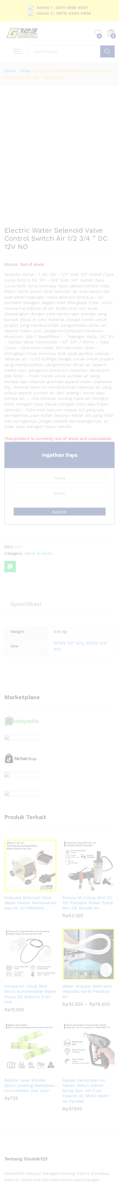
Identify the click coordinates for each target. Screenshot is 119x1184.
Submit (59, 512)
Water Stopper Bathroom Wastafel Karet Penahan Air (87, 991)
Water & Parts (38, 553)
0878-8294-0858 (73, 13)
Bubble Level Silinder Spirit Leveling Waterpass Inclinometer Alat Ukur (29, 1085)
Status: (11, 264)
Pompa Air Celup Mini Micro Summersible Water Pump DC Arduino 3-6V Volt (30, 994)
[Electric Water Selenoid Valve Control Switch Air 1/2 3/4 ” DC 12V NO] (10, 566)
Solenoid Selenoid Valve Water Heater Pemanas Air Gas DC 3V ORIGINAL (30, 902)
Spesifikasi (26, 604)
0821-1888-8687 (72, 7)
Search (107, 51)
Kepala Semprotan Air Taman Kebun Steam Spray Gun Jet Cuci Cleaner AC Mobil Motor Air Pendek (85, 1090)
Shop (26, 70)
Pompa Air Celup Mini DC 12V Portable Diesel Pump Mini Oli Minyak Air (87, 902)
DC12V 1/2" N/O (68, 643)
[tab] (25, 606)
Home (10, 70)
